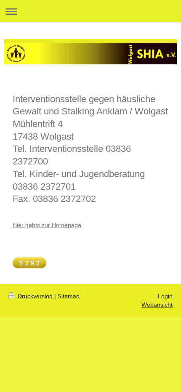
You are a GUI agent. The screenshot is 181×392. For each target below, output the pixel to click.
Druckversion (35, 296)
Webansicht (157, 304)
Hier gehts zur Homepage (47, 225)
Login (165, 296)
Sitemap (69, 296)
